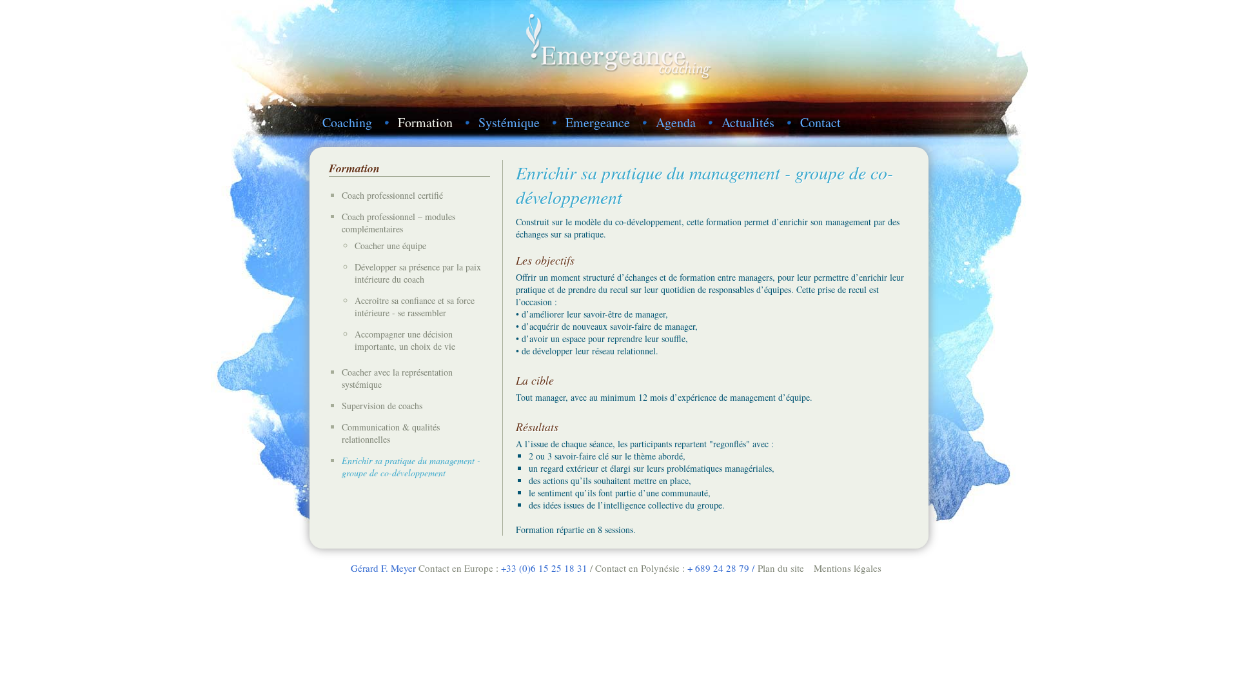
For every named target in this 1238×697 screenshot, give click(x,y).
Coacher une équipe (390, 245)
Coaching (347, 122)
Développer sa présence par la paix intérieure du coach (418, 273)
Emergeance (597, 122)
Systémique (509, 122)
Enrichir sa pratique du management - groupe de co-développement (411, 466)
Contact (820, 122)
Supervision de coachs (382, 405)
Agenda (676, 122)
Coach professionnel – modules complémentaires (398, 222)
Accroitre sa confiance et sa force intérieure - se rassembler (415, 306)
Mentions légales (847, 567)
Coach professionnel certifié (392, 195)
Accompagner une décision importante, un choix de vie (405, 340)
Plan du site (781, 567)
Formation (425, 122)
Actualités (748, 122)
